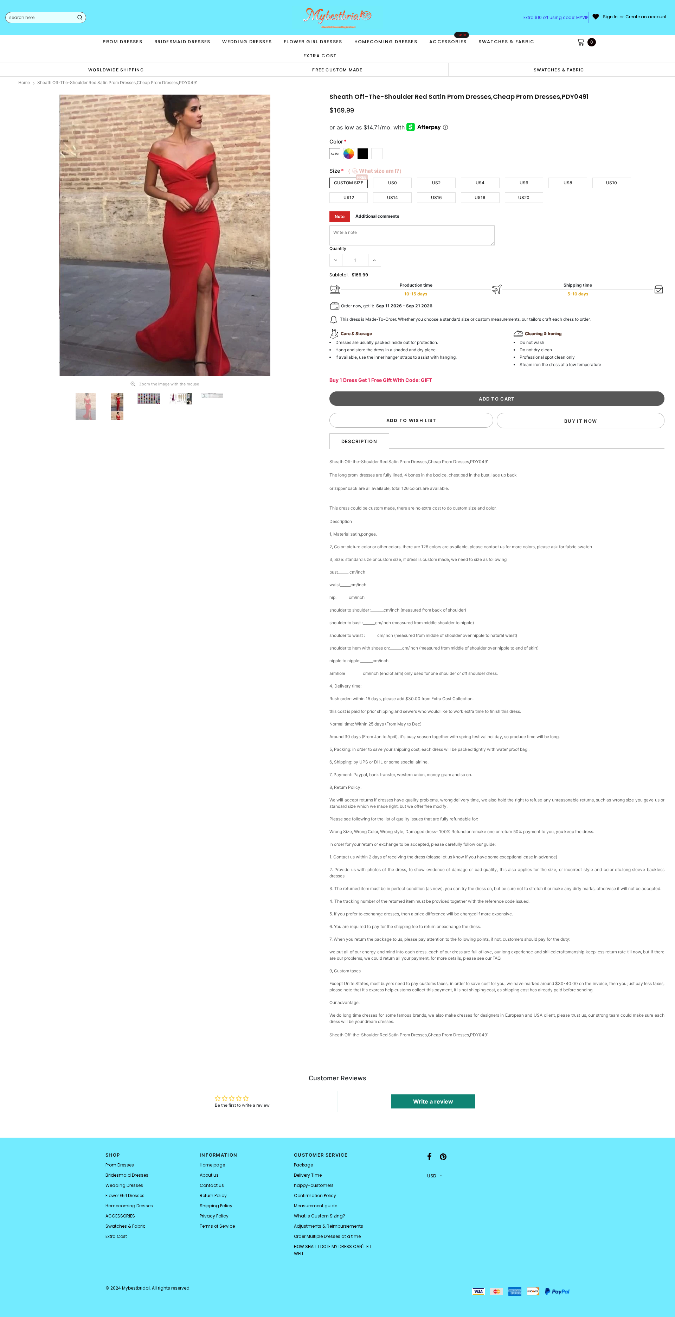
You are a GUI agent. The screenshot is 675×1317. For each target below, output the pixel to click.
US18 (480, 197)
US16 (436, 197)
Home (24, 82)
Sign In (610, 17)
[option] (116, 69)
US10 (611, 182)
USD (431, 1175)
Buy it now (580, 421)
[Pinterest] (443, 1157)
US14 (392, 197)
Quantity (337, 248)
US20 (523, 197)
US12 (348, 197)
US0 (392, 182)
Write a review (433, 1101)
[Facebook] (429, 1157)
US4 (480, 182)
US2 (436, 182)
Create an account (646, 17)
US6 (524, 182)
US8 (568, 182)
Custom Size (348, 182)
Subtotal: (339, 275)
